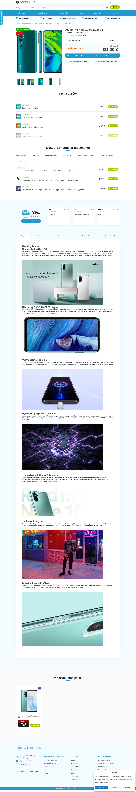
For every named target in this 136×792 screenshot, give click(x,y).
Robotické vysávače (76, 770)
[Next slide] (126, 707)
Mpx (110, 255)
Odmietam (114, 787)
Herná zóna (74, 779)
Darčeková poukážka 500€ (32, 117)
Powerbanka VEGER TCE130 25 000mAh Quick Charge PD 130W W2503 (50, 180)
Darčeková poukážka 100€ (32, 137)
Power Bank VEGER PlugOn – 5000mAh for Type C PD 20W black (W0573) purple (53, 190)
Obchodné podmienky (104, 760)
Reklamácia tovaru (99, 2)
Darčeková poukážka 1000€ (32, 127)
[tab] (68, 731)
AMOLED (100, 253)
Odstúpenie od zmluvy (50, 763)
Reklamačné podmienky (50, 770)
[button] (107, 7)
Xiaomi (35, 23)
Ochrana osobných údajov (105, 763)
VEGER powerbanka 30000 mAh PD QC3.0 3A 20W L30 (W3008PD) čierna (45, 171)
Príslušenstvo (74, 763)
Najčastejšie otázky (49, 766)
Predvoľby (127, 787)
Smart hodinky (75, 766)
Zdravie (73, 773)
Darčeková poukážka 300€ (32, 108)
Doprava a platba (109, 2)
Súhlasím (101, 787)
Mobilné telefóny (26, 23)
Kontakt (117, 2)
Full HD (95, 311)
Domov (18, 23)
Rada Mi (41, 23)
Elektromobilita (75, 776)
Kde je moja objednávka (50, 760)
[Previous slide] (10, 707)
